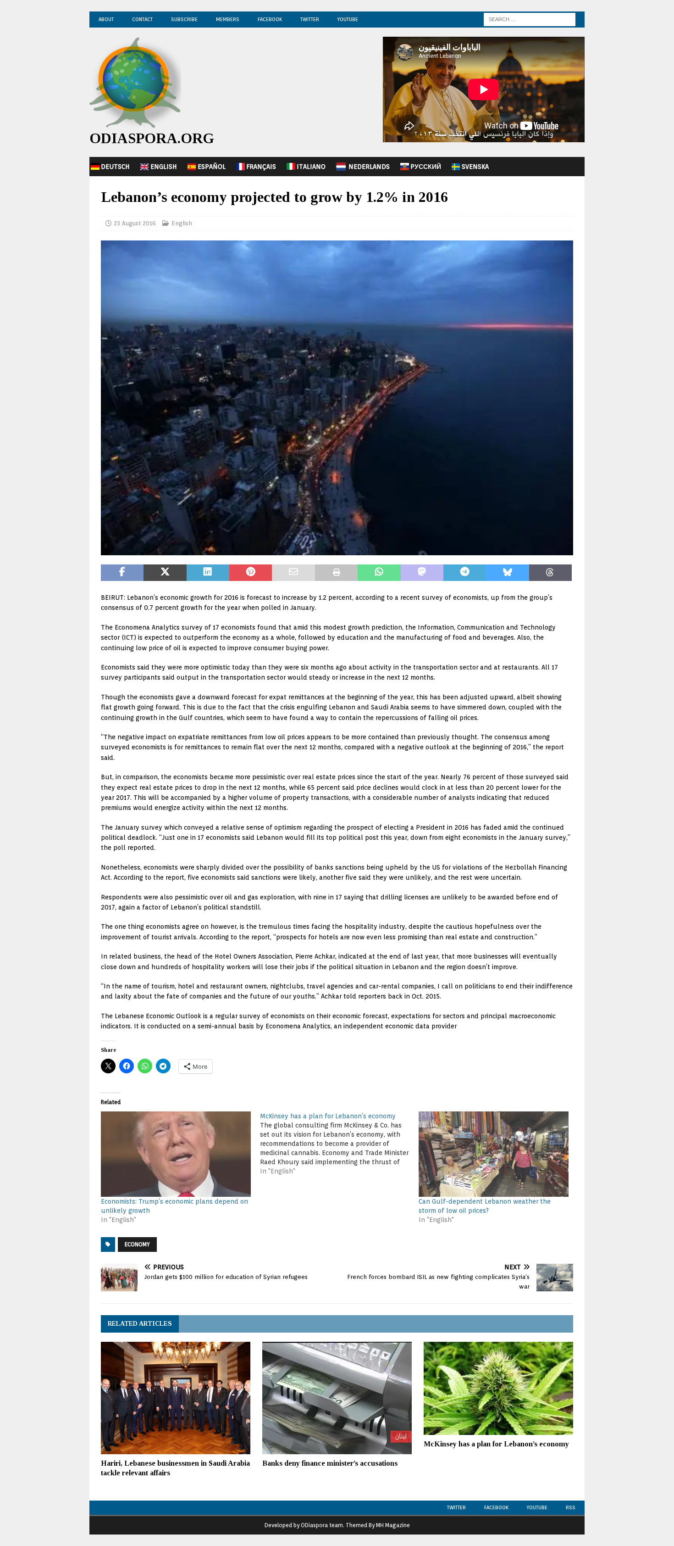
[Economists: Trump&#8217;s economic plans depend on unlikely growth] (176, 1154)
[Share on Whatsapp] (379, 572)
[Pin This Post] (250, 572)
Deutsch (115, 166)
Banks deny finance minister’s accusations (330, 1463)
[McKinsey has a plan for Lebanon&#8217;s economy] (339, 1143)
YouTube (347, 19)
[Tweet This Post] (165, 572)
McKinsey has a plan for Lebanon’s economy (496, 1444)
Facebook (270, 19)
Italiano (311, 166)
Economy (137, 1244)
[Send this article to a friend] (293, 572)
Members (227, 19)
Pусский (425, 166)
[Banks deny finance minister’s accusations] (337, 1398)
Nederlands (369, 166)
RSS (570, 1507)
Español (212, 166)
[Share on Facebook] (122, 572)
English (163, 166)
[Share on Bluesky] (507, 572)
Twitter (309, 19)
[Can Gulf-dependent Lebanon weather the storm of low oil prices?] (494, 1154)
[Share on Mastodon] (422, 572)
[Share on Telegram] (464, 572)
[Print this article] (336, 572)
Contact (142, 19)
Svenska (475, 166)
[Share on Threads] (550, 572)
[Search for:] (529, 18)
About (106, 19)
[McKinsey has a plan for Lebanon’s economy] (498, 1388)
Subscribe (184, 19)
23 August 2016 (135, 223)
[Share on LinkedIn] (208, 572)
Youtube (537, 1507)
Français (261, 166)
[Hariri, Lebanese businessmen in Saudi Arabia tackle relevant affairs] (175, 1398)
